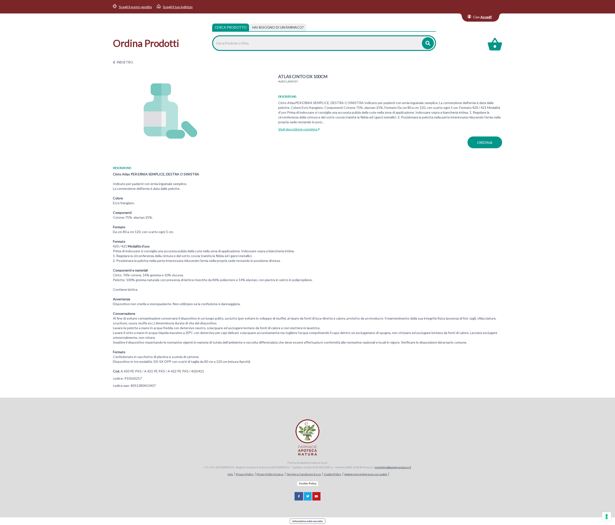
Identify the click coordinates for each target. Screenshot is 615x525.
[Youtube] (316, 496)
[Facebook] (299, 496)
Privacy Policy (245, 474)
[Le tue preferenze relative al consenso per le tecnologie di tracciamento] (606, 516)
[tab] (278, 27)
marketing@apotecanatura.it (393, 467)
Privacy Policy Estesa (270, 474)
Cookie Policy (333, 474)
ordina (484, 142)
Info (230, 474)
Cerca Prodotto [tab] (230, 27)
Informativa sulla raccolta (307, 521)
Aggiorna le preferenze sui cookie (365, 474)
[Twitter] (308, 496)
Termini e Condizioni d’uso (303, 474)
